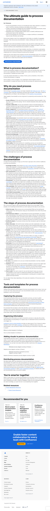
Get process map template (12, 61)
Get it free (21, 443)
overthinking (9, 181)
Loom (24, 189)
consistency (20, 325)
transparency (31, 168)
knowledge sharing (16, 91)
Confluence (22, 266)
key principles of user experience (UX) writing (25, 237)
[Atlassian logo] (6, 2)
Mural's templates (8, 303)
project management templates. (26, 368)
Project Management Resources (13, 387)
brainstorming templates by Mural (36, 302)
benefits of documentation (36, 93)
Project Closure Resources (15, 390)
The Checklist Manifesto (39, 146)
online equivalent (39, 232)
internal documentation (27, 56)
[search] (37, 2)
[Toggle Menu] (47, 2)
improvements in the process (25, 119)
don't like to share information (30, 165)
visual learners (39, 243)
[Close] (47, 5)
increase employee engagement (26, 110)
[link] (41, 2)
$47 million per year (35, 91)
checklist (8, 150)
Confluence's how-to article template (12, 323)
